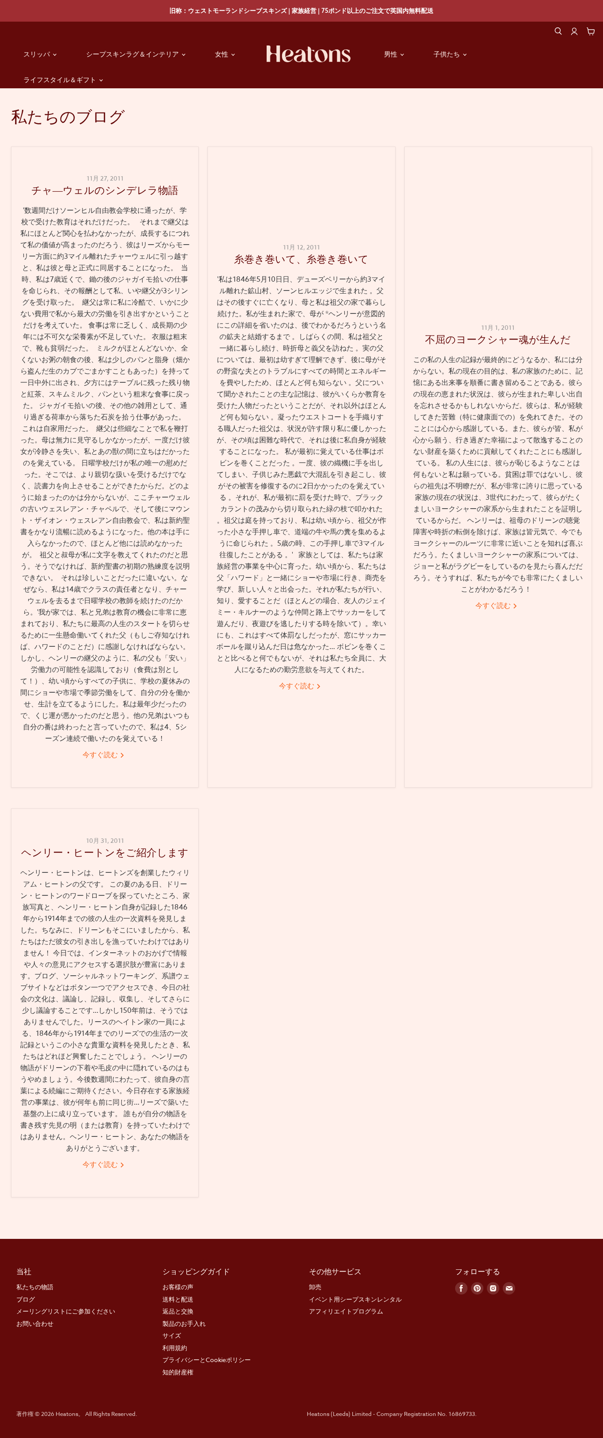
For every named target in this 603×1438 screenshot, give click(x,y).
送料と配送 (177, 1299)
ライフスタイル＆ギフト (60, 80)
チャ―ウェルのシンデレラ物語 (104, 192)
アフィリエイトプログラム (346, 1311)
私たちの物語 (34, 1287)
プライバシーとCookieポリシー (206, 1359)
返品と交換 (177, 1311)
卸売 (315, 1287)
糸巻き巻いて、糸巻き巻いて (301, 261)
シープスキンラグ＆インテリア (133, 54)
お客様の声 (177, 1287)
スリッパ (37, 54)
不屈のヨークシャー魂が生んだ (498, 341)
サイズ (171, 1335)
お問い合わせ (34, 1323)
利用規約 (174, 1348)
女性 (222, 54)
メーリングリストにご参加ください (65, 1311)
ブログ (25, 1299)
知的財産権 (177, 1372)
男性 (391, 54)
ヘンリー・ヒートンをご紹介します (104, 854)
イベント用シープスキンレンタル (355, 1299)
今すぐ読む (101, 755)
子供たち (447, 54)
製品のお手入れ (184, 1323)
